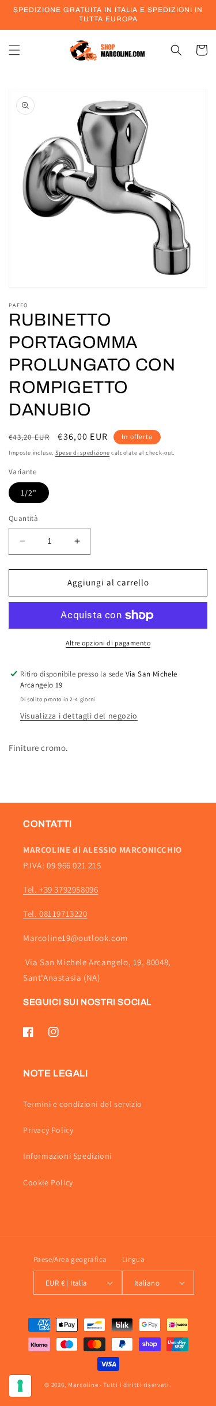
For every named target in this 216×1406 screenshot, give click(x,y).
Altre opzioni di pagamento (108, 642)
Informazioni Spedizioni (67, 1156)
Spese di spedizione (82, 452)
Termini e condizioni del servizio (82, 1104)
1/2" (29, 492)
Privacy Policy (48, 1130)
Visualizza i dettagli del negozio (79, 715)
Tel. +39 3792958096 (60, 889)
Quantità (23, 518)
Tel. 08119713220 (55, 913)
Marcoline (83, 1385)
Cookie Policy (48, 1182)
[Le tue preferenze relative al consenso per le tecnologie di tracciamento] (20, 1386)
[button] (14, 50)
